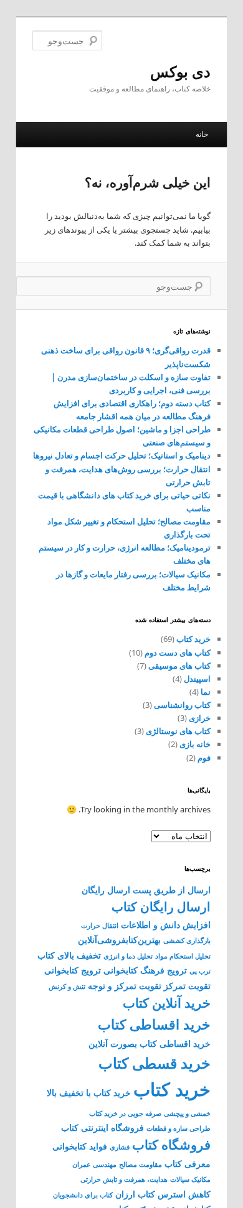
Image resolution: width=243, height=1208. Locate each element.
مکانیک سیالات (190, 1179)
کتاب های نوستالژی (178, 730)
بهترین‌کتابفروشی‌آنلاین (119, 939)
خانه (202, 134)
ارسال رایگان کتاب (161, 906)
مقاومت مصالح (140, 1164)
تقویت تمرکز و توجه (124, 986)
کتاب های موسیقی (179, 665)
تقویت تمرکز (187, 986)
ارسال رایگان (106, 890)
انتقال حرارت (99, 925)
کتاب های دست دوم (178, 652)
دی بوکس (180, 71)
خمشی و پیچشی (187, 1113)
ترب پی (200, 971)
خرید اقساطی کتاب (154, 1024)
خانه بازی (195, 744)
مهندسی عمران (94, 1164)
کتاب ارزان (135, 1194)
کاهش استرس (184, 1194)
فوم (204, 757)
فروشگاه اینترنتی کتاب (102, 1127)
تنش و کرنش (67, 986)
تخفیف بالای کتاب (69, 955)
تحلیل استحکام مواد (183, 956)
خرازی (200, 717)
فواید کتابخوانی (79, 1146)
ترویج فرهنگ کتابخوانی (145, 970)
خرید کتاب (193, 638)
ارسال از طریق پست (172, 890)
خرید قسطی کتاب (154, 1063)
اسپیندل (197, 678)
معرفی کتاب (187, 1163)
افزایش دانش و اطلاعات (166, 925)
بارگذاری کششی (187, 940)
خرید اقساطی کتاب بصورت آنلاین (149, 1043)
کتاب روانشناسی (182, 704)
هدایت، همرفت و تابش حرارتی (124, 1179)
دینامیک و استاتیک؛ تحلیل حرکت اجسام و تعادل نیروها (122, 455)
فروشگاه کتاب (171, 1144)
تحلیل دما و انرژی (128, 956)
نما (206, 691)
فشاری (120, 1147)
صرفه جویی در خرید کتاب (125, 1113)
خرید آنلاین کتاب (167, 1002)
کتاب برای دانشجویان (83, 1195)
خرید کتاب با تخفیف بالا (89, 1093)
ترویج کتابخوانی (72, 970)
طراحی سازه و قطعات (178, 1128)
